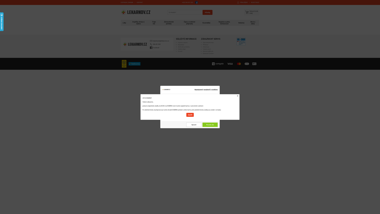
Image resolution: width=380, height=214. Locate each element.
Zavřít (190, 115)
